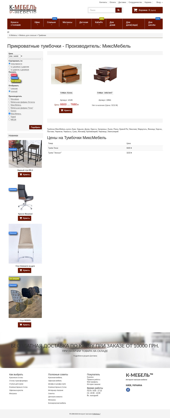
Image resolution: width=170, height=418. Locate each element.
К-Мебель (13, 35)
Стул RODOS (25, 320)
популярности (16, 64)
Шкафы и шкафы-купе (57, 384)
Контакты (103, 2)
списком (14, 89)
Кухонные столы (16, 377)
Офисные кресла (16, 390)
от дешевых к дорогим (20, 67)
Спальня (51, 21)
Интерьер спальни (55, 390)
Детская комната (55, 397)
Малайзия (15, 99)
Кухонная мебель (55, 377)
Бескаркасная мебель (57, 403)
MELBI (13, 120)
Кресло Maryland (25, 214)
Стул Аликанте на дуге (25, 266)
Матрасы (67, 22)
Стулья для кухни (16, 384)
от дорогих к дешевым (20, 70)
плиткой (14, 91)
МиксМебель (16, 105)
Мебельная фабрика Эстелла (23, 102)
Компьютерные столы (18, 387)
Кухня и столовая (16, 23)
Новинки (14, 78)
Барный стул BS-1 (25, 170)
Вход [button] (159, 2)
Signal (13, 117)
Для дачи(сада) (132, 23)
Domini (13, 111)
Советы (51, 393)
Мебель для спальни (27, 35)
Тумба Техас (66, 93)
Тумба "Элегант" (105, 93)
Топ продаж (15, 81)
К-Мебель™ (96, 414)
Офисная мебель (55, 381)
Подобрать (35, 127)
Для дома (112, 23)
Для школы (154, 22)
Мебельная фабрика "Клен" (22, 108)
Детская (83, 22)
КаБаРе (99, 21)
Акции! (13, 75)
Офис (37, 22)
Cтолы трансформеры (18, 381)
